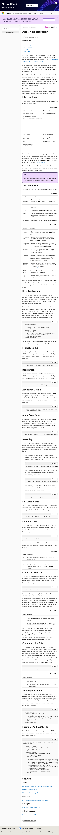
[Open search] (51, 13)
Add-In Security (40, 162)
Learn (24, 27)
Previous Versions (31, 27)
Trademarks (13, 834)
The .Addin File (27, 45)
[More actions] (56, 27)
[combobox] (10, 29)
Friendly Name (27, 49)
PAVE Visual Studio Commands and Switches (35, 800)
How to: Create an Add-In (29, 789)
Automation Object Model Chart (31, 807)
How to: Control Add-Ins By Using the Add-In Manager (38, 786)
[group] (40, 130)
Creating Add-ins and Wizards (31, 815)
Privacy (35, 831)
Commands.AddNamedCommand (38, 268)
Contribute (29, 831)
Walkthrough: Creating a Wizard (31, 793)
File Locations (27, 43)
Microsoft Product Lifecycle (11, 20)
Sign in (55, 13)
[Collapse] (19, 26)
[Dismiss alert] (56, 3)
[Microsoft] (3, 13)
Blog (22, 831)
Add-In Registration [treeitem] (8, 32)
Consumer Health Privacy (46, 831)
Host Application (28, 47)
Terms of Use (4, 834)
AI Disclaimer (4, 831)
